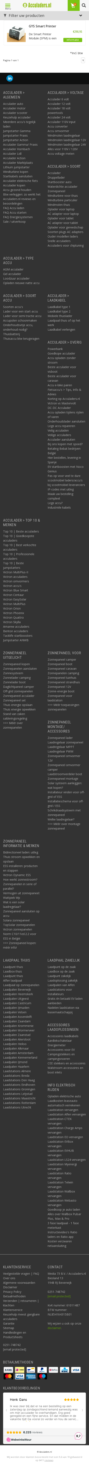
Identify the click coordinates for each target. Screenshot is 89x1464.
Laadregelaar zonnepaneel (65, 742)
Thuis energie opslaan (17, 705)
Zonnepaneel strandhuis (64, 682)
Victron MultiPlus (14, 604)
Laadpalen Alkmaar (16, 1048)
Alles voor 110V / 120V (63, 149)
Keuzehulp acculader (17, 117)
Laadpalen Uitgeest (16, 999)
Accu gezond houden (17, 190)
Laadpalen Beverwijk (17, 989)
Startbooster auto (60, 182)
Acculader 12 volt (59, 104)
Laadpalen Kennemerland (20, 1057)
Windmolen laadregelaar (64, 135)
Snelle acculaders (59, 241)
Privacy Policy (12, 1292)
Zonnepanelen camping (63, 673)
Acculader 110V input (62, 122)
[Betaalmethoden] (8, 1370)
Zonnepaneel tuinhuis (62, 678)
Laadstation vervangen (63, 1110)
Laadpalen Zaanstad (16, 1035)
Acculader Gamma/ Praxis (20, 144)
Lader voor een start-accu (20, 311)
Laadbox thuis (12, 971)
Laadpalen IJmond (15, 1062)
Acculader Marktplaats (18, 163)
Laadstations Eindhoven (19, 1085)
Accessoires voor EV (61, 1050)
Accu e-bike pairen (60, 385)
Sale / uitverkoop (14, 222)
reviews (48, 1460)
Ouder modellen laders (63, 236)
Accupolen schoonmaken (20, 320)
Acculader (54, 173)
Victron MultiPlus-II (15, 572)
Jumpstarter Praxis (15, 135)
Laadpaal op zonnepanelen (21, 985)
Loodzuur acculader (16, 278)
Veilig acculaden (58, 430)
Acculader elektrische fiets (20, 181)
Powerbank (55, 349)
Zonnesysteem (13, 673)
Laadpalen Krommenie (18, 1026)
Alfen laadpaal (12, 980)
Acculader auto (13, 104)
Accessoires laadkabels (63, 1036)
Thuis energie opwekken (19, 709)
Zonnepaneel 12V (59, 687)
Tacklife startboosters (17, 636)
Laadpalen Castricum (17, 1003)
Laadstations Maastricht (19, 1098)
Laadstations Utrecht (17, 1107)
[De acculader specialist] (36, 5)
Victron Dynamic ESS (17, 875)
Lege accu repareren (61, 426)
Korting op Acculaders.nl (64, 399)
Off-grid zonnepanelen (18, 691)
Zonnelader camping (17, 678)
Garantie (8, 1323)
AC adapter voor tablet (63, 223)
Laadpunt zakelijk (59, 976)
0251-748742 (12, 1345)
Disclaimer (10, 1287)
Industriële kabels (59, 507)
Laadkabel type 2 (59, 311)
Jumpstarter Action (15, 140)
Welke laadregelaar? (61, 819)
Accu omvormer (58, 131)
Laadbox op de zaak (61, 971)
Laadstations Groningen (19, 1089)
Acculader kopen (14, 185)
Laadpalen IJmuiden (16, 1008)
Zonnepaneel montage (63, 779)
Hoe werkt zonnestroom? (20, 879)
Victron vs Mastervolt (62, 403)
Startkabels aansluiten (17, 176)
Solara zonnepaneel (16, 920)
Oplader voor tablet (61, 218)
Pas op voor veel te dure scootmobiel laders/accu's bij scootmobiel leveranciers (66, 480)
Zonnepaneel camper (62, 659)
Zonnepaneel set (14, 700)
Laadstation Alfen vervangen (67, 1114)
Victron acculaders (15, 577)
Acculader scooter (15, 113)
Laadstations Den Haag (19, 1080)
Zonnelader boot (14, 682)
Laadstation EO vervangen (65, 1137)
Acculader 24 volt (59, 117)
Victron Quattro (13, 617)
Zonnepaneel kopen (16, 664)
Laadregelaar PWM (60, 751)
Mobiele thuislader (60, 316)
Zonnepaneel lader (60, 738)
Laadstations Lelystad (17, 1094)
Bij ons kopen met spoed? (65, 444)
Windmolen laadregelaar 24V (67, 144)
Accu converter (58, 126)
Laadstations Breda (16, 1076)
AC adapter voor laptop (63, 214)
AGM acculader (13, 269)
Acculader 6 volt (58, 99)
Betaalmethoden (14, 1296)
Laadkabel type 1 (59, 307)
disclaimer (54, 1328)
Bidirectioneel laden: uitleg (20, 852)
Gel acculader (12, 274)
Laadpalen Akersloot (17, 1039)
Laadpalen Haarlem (16, 1066)
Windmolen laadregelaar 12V (67, 140)
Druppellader (56, 177)
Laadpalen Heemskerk (18, 994)
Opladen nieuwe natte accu (21, 283)
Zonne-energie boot (61, 691)
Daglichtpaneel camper (18, 687)
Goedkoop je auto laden (64, 1209)
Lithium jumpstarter (16, 167)
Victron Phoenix (13, 613)
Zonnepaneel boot (60, 664)
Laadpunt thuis (13, 967)
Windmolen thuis (59, 205)
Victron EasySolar (14, 599)
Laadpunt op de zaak (62, 967)
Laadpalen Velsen (14, 1012)
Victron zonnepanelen (17, 929)
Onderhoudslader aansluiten (66, 421)
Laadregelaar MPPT (61, 747)
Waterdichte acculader (62, 186)
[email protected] (59, 1296)
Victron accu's (12, 586)
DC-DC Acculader (59, 408)
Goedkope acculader (61, 353)
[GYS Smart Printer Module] (16, 32)
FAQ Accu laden (13, 208)
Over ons (9, 1278)
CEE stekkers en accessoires (66, 1063)
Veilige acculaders (59, 435)
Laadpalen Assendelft (17, 1017)
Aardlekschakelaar (60, 1041)
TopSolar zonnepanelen (19, 925)
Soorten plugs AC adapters (65, 232)
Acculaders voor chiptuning (66, 245)
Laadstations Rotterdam (19, 1103)
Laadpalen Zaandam (17, 1021)
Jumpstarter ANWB (16, 640)
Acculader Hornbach (16, 149)
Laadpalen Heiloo (14, 1044)
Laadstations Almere (17, 1071)
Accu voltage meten (61, 154)
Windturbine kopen (15, 172)
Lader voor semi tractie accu (22, 316)
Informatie (73, 40)
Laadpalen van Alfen (61, 985)
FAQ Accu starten (14, 212)
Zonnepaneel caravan (62, 669)
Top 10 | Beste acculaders (21, 531)
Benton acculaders (15, 631)
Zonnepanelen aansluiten (20, 669)
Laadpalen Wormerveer (19, 1030)
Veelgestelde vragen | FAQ (21, 1274)
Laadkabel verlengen (61, 329)
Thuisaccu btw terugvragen (21, 339)
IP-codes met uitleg (61, 489)
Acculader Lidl (12, 154)
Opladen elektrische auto (64, 1096)
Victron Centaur (13, 595)
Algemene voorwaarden (19, 1283)
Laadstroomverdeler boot (65, 774)
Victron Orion (12, 608)
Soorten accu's (13, 307)
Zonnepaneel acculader (18, 696)
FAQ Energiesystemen (18, 217)
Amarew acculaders (16, 626)
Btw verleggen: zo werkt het (22, 194)
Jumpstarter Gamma (16, 131)
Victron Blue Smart (15, 590)
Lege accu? (55, 503)
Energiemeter (57, 1045)
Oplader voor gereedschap (65, 227)
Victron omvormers (16, 581)
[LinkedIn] (9, 78)
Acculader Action (14, 158)
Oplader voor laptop (61, 209)
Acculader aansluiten (61, 439)
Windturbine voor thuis (63, 196)
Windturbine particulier (62, 200)
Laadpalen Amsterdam (18, 1053)
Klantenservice (13, 1310)
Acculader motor (14, 108)
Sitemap (8, 1328)
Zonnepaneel (56, 191)
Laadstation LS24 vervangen (67, 1160)
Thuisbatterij (11, 334)
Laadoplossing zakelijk (63, 980)
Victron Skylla (12, 622)
